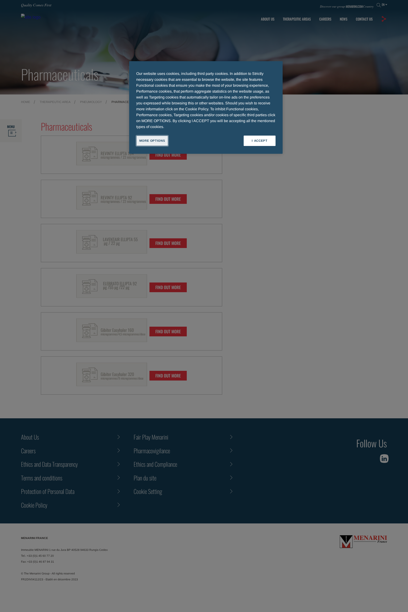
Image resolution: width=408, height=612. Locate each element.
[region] (206, 107)
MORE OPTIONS (152, 140)
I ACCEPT (259, 140)
